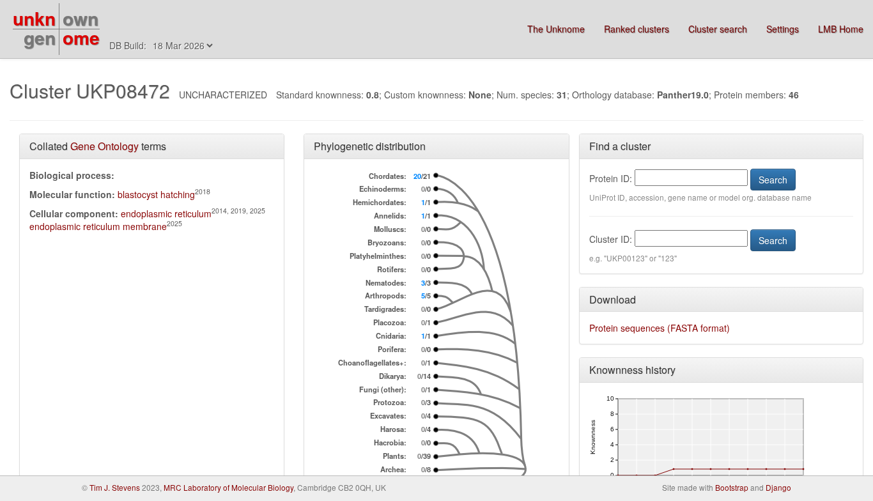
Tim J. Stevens (114, 487)
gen (40, 37)
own (80, 18)
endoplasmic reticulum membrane (98, 226)
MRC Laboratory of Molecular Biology (228, 487)
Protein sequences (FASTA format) (659, 327)
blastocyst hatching (156, 194)
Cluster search (717, 28)
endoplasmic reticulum (166, 213)
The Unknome (556, 28)
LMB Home (840, 28)
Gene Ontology (104, 146)
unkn (34, 18)
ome (81, 37)
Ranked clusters (636, 28)
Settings (782, 28)
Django (778, 487)
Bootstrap (731, 487)
